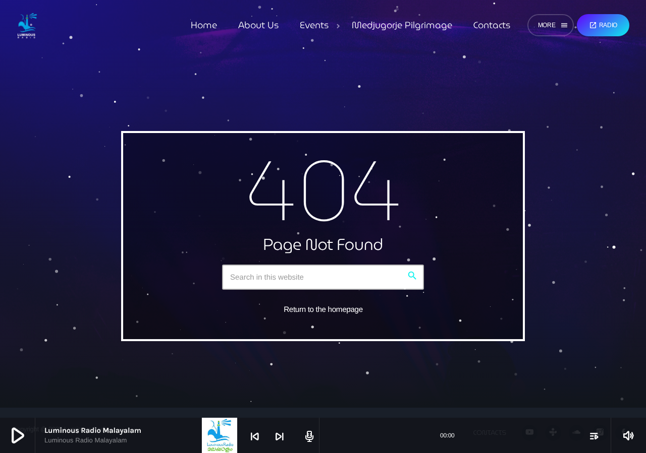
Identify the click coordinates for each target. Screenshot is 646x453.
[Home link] (27, 25)
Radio (603, 25)
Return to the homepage (323, 309)
